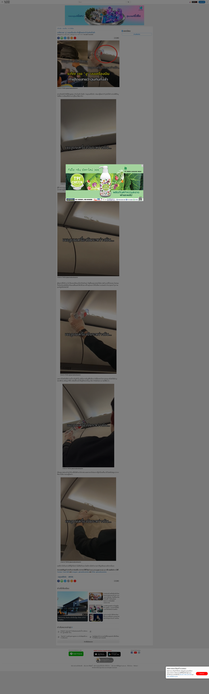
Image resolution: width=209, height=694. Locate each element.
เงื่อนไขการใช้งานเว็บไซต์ (185, 674)
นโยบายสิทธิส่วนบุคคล (172, 676)
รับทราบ (202, 674)
